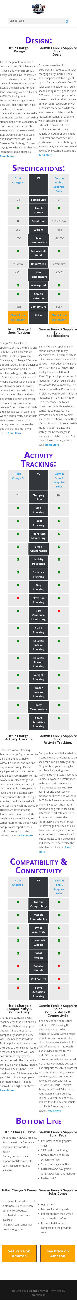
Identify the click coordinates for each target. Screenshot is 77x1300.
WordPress (38, 1295)
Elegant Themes (37, 1290)
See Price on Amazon (19, 1253)
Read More (7, 156)
